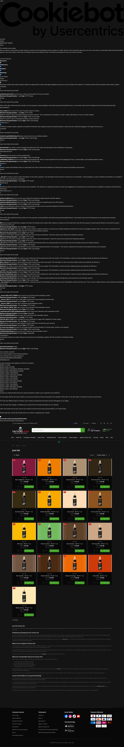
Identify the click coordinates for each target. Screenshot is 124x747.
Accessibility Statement (17, 735)
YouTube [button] (2, 289)
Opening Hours (41, 721)
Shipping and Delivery (17, 721)
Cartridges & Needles (30, 437)
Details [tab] (2, 41)
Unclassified (4, 335)
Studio (102, 437)
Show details (4, 76)
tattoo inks (65, 639)
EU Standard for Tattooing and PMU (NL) (48, 729)
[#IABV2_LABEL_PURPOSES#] (9, 373)
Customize (8, 420)
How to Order (15, 715)
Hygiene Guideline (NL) (43, 726)
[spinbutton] (18, 486)
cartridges (43, 654)
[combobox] (75, 424)
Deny (22, 420)
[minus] (15, 486)
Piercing (95, 437)
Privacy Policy (15, 726)
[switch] (0, 66)
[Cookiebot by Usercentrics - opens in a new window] (62, 20)
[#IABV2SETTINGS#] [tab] (6, 43)
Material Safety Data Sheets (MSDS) (46, 732)
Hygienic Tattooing (42, 724)
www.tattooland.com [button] (6, 152)
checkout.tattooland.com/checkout (11, 358)
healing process (100, 686)
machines (59, 669)
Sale (111, 437)
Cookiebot (30, 363)
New (12, 437)
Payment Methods (16, 718)
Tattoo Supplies (73, 437)
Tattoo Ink (18, 437)
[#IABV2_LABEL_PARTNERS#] (9, 385)
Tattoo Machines (51, 437)
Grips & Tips (41, 437)
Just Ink (24, 445)
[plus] (21, 486)
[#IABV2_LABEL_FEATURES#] (9, 379)
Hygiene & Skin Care (85, 437)
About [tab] (2, 45)
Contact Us (41, 715)
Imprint (14, 732)
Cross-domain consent (7, 352)
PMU (107, 437)
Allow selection (15, 420)
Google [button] (2, 99)
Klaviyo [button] (2, 141)
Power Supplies (62, 437)
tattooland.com (4, 360)
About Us (40, 718)
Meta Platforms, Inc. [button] (6, 192)
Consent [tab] (2, 39)
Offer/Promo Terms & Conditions (20, 729)
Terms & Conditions (17, 724)
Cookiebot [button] (3, 87)
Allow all (2, 420)
